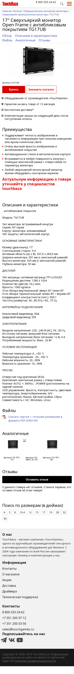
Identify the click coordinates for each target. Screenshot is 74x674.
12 (30, 512)
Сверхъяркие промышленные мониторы (25, 14)
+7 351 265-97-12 (14, 618)
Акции (6, 580)
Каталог (17, 11)
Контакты (9, 568)
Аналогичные (25, 40)
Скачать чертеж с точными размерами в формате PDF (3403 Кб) (35, 418)
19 (50, 512)
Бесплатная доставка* (19, 110)
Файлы (7, 40)
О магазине (11, 574)
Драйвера (9, 591)
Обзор (7, 36)
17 (43, 512)
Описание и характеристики (36, 36)
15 (37, 512)
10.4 (22, 512)
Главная (6, 11)
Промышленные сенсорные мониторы (46, 11)
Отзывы (44, 40)
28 (57, 512)
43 (5, 518)
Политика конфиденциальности (35, 661)
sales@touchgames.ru (18, 629)
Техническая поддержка (20, 597)
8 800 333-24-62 (46, 2)
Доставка (9, 586)
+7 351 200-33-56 (14, 623)
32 (64, 512)
